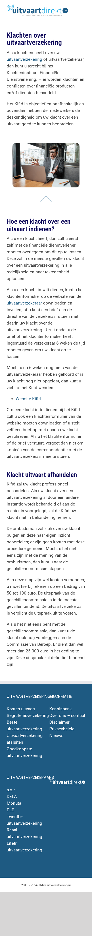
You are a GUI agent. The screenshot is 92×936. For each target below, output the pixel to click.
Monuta (14, 803)
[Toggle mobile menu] (83, 9)
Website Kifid (28, 398)
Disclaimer (59, 722)
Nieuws (56, 735)
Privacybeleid (62, 728)
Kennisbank (60, 708)
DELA (12, 796)
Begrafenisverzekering (28, 715)
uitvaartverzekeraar (24, 303)
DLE (10, 809)
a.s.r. (11, 789)
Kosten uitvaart (21, 708)
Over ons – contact (67, 715)
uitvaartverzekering (24, 59)
